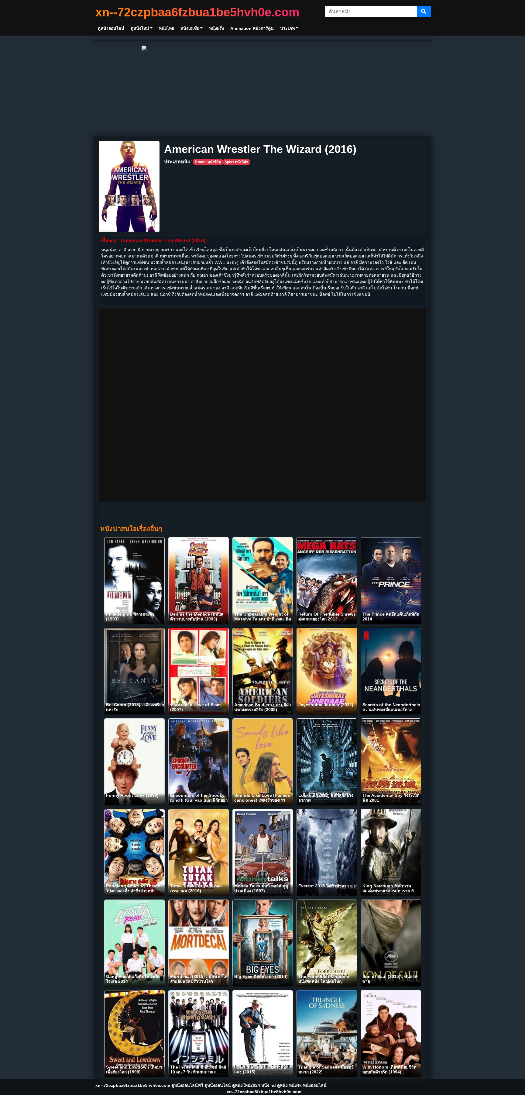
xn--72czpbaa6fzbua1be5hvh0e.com (197, 12)
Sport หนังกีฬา (236, 162)
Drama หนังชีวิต (208, 162)
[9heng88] (262, 90)
